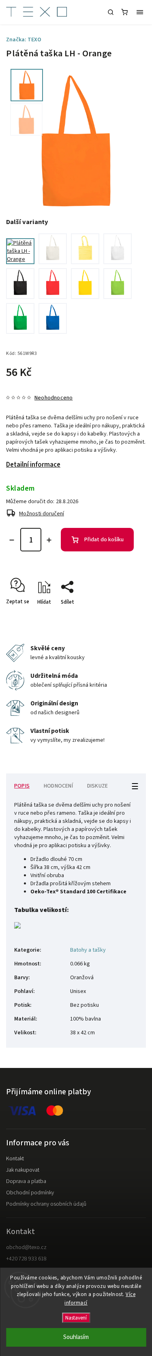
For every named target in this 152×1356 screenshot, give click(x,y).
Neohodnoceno (53, 398)
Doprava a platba (26, 1181)
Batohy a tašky (88, 950)
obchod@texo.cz (26, 1247)
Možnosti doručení (41, 514)
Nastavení (76, 1318)
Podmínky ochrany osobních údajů (46, 1204)
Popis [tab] (22, 786)
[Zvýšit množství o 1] (49, 540)
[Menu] (140, 12)
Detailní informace (33, 465)
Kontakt (15, 1159)
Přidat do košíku (104, 540)
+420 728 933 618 (26, 1259)
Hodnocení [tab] (58, 786)
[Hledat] (111, 12)
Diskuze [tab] (97, 786)
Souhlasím (76, 1337)
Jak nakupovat (22, 1170)
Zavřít (126, 616)
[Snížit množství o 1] (11, 540)
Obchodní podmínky (30, 1193)
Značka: (23, 40)
